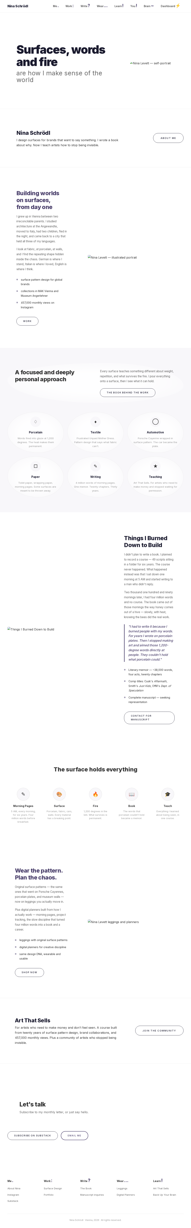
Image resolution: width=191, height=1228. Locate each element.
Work (69, 5)
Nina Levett (16, 6)
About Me (168, 138)
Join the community (159, 1030)
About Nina (13, 1188)
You (133, 5)
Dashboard (171, 5)
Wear (102, 5)
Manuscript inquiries (92, 1194)
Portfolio (49, 1194)
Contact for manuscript (141, 717)
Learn (119, 5)
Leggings (122, 1188)
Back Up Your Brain (164, 1194)
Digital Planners (126, 1194)
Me (56, 5)
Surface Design (53, 1188)
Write (85, 5)
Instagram (13, 1194)
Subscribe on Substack (32, 1135)
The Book (86, 1188)
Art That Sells (161, 1188)
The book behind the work (127, 392)
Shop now (29, 972)
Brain (149, 5)
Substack (12, 1200)
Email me (74, 1135)
